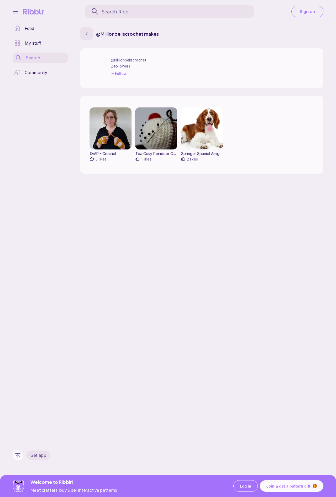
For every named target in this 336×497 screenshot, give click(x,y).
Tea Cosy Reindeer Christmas (161, 153)
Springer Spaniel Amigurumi (205, 153)
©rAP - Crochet (103, 153)
